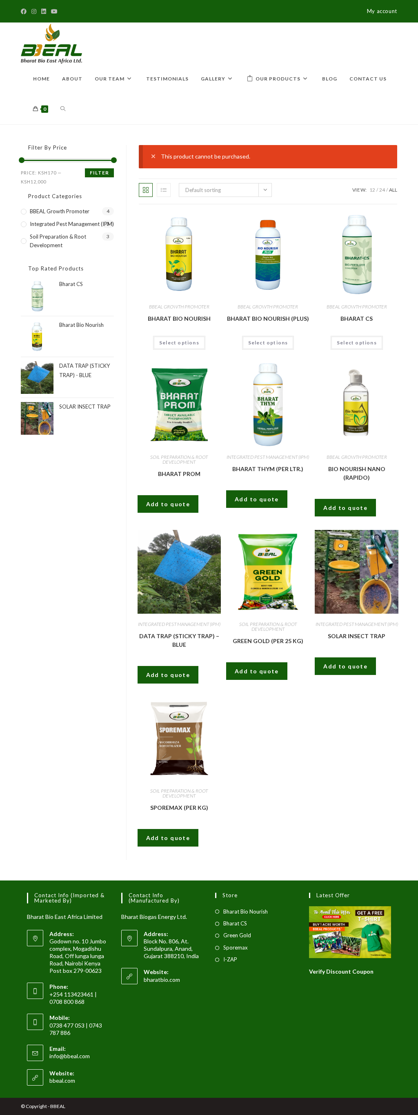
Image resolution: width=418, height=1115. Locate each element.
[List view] (164, 190)
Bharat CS (356, 318)
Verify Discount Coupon (341, 971)
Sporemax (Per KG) (179, 807)
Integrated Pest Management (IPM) (268, 457)
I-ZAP (230, 959)
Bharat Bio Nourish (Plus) (268, 318)
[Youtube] (54, 11)
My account (382, 11)
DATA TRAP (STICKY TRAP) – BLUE (179, 640)
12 (372, 190)
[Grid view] (146, 190)
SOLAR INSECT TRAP (356, 635)
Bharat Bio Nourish (179, 318)
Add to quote (168, 504)
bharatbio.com (162, 979)
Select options (179, 343)
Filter (99, 173)
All (393, 190)
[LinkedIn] (44, 11)
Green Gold (237, 935)
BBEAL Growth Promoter (179, 307)
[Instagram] (34, 11)
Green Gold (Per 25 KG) (268, 640)
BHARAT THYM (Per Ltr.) (267, 468)
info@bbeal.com (69, 1055)
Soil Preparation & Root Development (179, 459)
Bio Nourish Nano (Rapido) (356, 473)
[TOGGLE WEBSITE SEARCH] (62, 109)
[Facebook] (25, 11)
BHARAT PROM (179, 473)
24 (382, 190)
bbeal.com (62, 1080)
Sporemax (235, 947)
